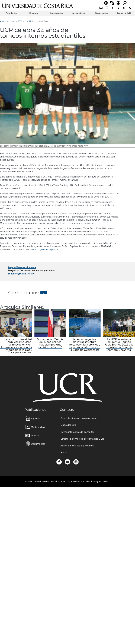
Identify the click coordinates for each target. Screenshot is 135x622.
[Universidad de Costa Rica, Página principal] (37, 5)
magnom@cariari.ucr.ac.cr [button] (21, 273)
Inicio (3, 21)
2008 (20, 21)
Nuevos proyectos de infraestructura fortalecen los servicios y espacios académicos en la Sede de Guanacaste (84, 344)
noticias (12, 21)
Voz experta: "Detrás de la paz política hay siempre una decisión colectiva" (50, 343)
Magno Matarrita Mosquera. (22, 267)
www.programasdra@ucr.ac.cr (46, 249)
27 (30, 21)
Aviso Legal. (67, 481)
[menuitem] (101, 8)
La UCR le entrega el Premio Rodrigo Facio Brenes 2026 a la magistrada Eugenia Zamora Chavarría (119, 344)
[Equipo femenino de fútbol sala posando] (67, 93)
